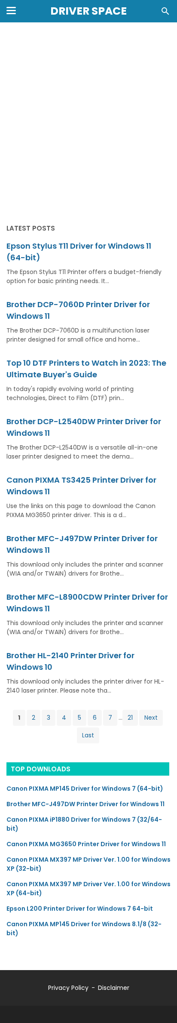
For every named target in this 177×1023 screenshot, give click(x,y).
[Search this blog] (165, 11)
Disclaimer (113, 987)
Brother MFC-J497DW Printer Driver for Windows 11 (85, 804)
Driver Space (88, 10)
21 (130, 717)
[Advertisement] (88, 124)
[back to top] (159, 1003)
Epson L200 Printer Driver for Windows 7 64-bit (79, 908)
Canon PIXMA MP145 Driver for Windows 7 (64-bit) (84, 788)
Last (88, 735)
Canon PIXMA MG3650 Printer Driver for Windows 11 (86, 844)
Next (151, 717)
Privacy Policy (68, 987)
